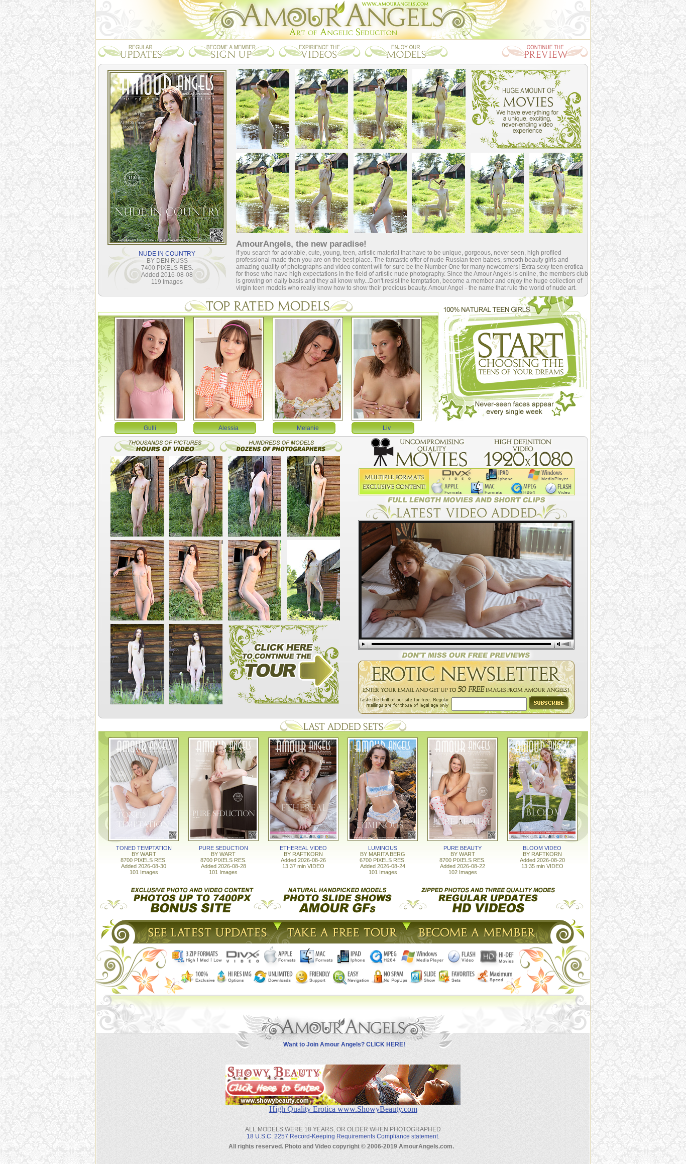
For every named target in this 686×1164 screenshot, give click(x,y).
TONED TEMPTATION (144, 848)
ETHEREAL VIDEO (303, 848)
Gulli (150, 428)
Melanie (308, 428)
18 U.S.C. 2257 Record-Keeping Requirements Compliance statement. (343, 1136)
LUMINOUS (382, 848)
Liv (387, 428)
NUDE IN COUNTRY (167, 253)
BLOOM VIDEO (542, 848)
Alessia (228, 428)
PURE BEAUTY (462, 848)
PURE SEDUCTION (223, 848)
